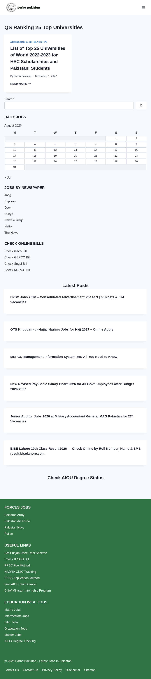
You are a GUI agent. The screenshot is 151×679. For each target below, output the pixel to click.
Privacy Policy (52, 670)
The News (11, 232)
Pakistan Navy (14, 527)
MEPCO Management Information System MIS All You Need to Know (63, 357)
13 (75, 149)
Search (9, 99)
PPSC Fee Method (17, 565)
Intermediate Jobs (16, 616)
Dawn (8, 207)
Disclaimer (73, 670)
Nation (8, 226)
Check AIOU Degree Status (75, 477)
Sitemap (89, 670)
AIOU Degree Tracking (20, 641)
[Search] (141, 106)
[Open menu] (143, 7)
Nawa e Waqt (13, 220)
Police (8, 533)
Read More (20, 83)
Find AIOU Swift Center (20, 584)
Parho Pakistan (22, 76)
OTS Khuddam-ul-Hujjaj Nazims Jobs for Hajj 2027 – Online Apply (61, 329)
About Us (12, 670)
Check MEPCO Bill (17, 270)
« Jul (7, 177)
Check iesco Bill (15, 251)
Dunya (8, 214)
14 (95, 149)
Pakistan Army (14, 515)
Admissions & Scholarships (29, 42)
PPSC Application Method (22, 578)
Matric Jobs (12, 609)
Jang (7, 195)
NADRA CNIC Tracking (20, 571)
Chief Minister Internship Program (27, 590)
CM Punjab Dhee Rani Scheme (25, 553)
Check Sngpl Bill (15, 263)
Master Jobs (13, 635)
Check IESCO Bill (16, 559)
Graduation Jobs (15, 628)
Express (10, 201)
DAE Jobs (11, 622)
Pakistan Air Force (17, 521)
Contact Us (30, 670)
